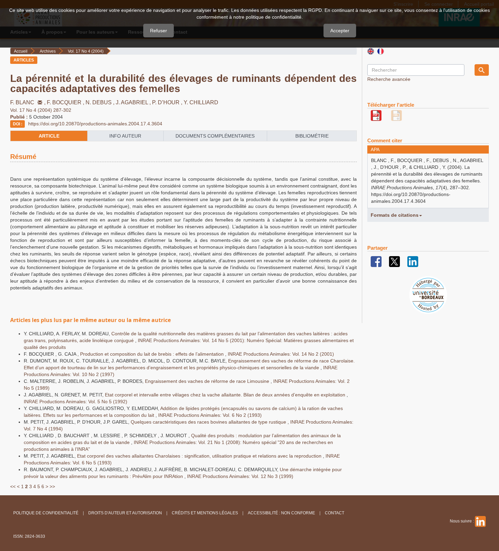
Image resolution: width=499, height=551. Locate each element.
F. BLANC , (28, 102)
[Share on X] (394, 261)
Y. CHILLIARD (201, 102)
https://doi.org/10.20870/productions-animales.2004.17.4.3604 (95, 123)
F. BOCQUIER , (66, 102)
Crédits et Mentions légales (205, 513)
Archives (48, 51)
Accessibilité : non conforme (281, 513)
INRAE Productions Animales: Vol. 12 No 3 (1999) (240, 476)
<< (13, 486)
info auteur (125, 136)
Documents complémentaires (215, 136)
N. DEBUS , (101, 102)
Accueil (20, 51)
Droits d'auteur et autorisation (125, 513)
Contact (334, 513)
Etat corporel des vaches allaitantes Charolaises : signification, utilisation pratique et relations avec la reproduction (200, 456)
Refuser (158, 30)
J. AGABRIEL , (134, 102)
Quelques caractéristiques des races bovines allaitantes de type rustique (209, 422)
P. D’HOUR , (168, 102)
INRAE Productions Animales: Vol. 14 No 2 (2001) (281, 354)
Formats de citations (395, 215)
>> (52, 486)
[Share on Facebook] (376, 261)
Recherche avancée (388, 79)
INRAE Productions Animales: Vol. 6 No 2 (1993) (210, 415)
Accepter (339, 30)
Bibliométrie (312, 136)
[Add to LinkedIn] (412, 261)
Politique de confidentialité (45, 513)
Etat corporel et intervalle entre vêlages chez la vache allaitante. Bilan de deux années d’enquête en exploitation (226, 394)
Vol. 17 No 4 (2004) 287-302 (40, 110)
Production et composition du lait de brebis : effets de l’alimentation (152, 354)
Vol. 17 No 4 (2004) (86, 51)
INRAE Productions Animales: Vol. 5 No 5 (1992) (75, 401)
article (49, 136)
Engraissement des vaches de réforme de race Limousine (208, 381)
